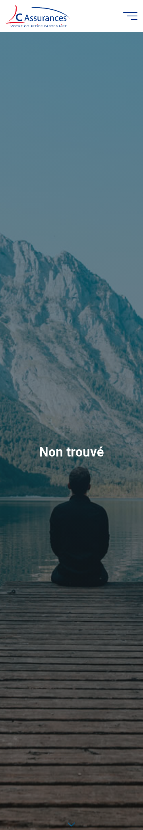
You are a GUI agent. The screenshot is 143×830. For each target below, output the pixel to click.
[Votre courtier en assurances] (38, 15)
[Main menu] (130, 16)
